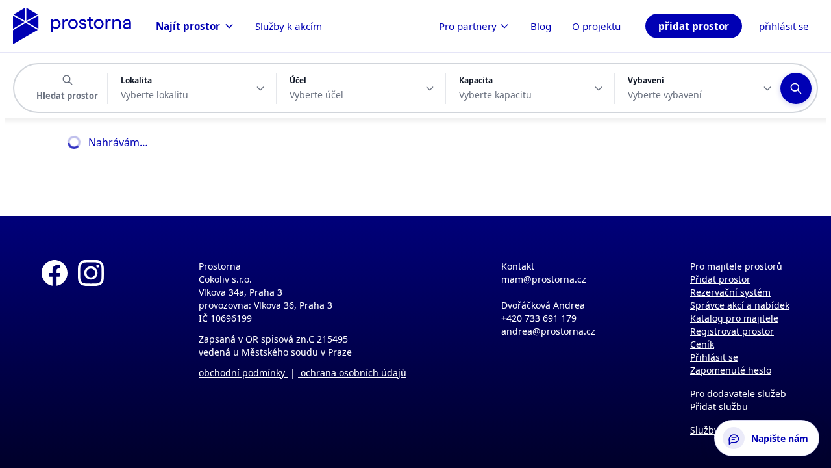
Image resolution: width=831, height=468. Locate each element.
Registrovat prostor (732, 331)
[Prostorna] (72, 26)
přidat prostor (693, 26)
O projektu (596, 26)
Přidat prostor (720, 279)
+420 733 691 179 (539, 318)
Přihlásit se (714, 357)
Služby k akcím (288, 26)
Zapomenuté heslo (730, 370)
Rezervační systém (730, 292)
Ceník (702, 344)
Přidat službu (719, 406)
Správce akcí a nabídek (739, 305)
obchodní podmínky (243, 373)
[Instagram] (91, 342)
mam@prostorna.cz (543, 279)
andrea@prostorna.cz (548, 331)
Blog (540, 26)
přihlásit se (784, 26)
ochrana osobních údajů (352, 373)
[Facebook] (55, 342)
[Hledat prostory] (796, 88)
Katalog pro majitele (734, 318)
